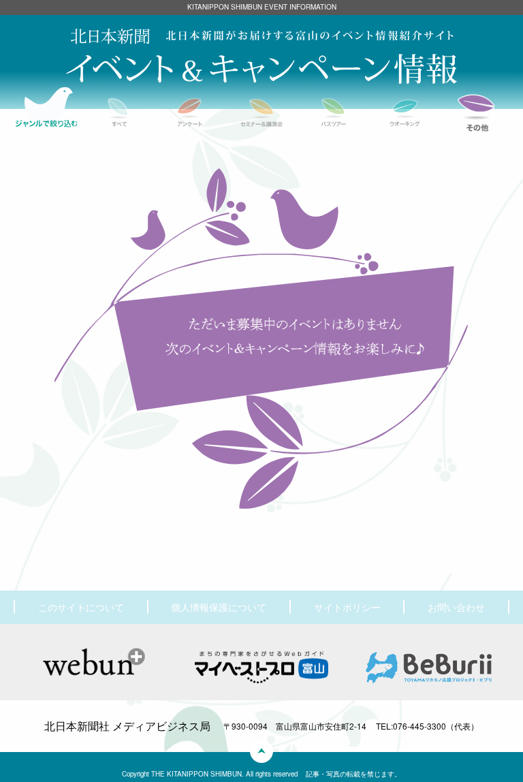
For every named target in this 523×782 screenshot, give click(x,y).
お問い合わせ (456, 607)
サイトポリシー (347, 607)
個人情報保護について (218, 607)
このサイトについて (81, 607)
